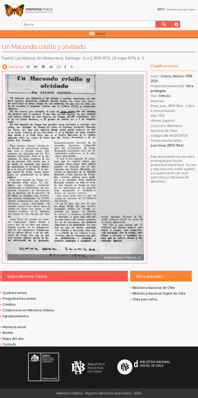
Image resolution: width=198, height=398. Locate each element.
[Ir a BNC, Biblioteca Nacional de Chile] (88, 367)
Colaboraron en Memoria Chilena (28, 310)
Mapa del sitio (13, 338)
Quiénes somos (15, 293)
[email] (58, 66)
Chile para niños (145, 299)
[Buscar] (164, 24)
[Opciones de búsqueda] (176, 24)
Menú (100, 34)
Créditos (9, 304)
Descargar (16, 67)
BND (176, 9)
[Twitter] (71, 66)
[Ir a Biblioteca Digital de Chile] (143, 367)
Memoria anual (14, 327)
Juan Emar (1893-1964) (167, 145)
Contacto (9, 344)
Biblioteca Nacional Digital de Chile (159, 293)
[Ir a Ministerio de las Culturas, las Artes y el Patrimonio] (43, 367)
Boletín (8, 333)
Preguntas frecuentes (19, 298)
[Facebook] (65, 66)
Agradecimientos (16, 316)
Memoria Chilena (28, 10)
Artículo (165, 96)
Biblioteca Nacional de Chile (154, 288)
